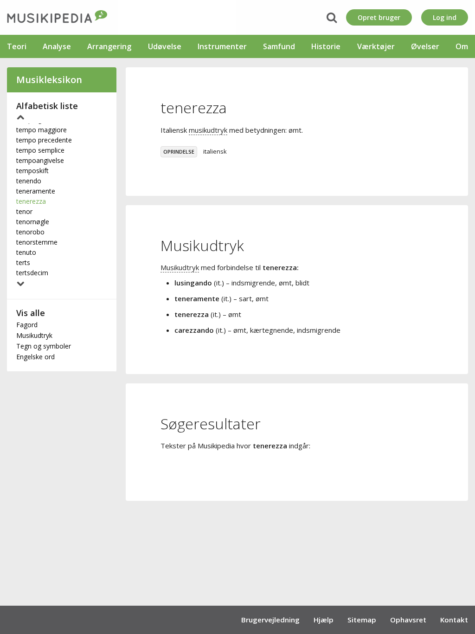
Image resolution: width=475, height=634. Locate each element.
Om (462, 46)
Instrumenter (222, 46)
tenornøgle (32, 221)
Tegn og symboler (43, 346)
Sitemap (361, 619)
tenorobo (30, 231)
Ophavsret (408, 619)
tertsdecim (32, 272)
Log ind (444, 17)
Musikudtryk (34, 335)
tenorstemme (37, 242)
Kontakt (454, 619)
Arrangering (109, 46)
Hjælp (324, 619)
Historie (325, 46)
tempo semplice (40, 150)
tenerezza (31, 201)
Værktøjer (376, 46)
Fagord (27, 324)
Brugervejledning (270, 619)
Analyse (57, 46)
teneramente (35, 191)
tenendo (28, 180)
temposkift (32, 170)
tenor (24, 211)
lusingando (193, 282)
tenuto (26, 252)
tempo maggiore (41, 129)
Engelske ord (35, 356)
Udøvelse (164, 46)
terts (23, 262)
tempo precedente (44, 140)
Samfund (279, 46)
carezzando (194, 330)
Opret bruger (379, 17)
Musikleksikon (49, 79)
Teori (16, 46)
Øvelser (425, 46)
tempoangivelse (40, 160)
